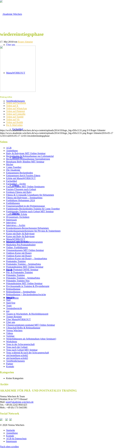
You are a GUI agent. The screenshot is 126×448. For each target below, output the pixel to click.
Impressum (11, 219)
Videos (9, 333)
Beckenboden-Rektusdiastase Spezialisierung (28, 159)
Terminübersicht (14, 308)
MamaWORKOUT (15, 239)
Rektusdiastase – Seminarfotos (21, 291)
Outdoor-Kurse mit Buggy (19, 253)
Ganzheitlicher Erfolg (16, 214)
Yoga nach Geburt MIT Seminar (21, 350)
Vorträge (10, 336)
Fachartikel (11, 181)
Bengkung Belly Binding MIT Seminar (25, 161)
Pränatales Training (15, 275)
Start (8, 300)
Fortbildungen (13, 203)
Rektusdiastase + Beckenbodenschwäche (26, 294)
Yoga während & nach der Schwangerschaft (27, 352)
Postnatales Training (16, 261)
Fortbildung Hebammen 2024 (20, 200)
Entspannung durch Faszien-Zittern (23, 175)
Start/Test (10, 302)
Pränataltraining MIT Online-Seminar (24, 283)
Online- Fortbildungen (17, 247)
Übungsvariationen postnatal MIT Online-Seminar (30, 325)
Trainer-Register (14, 316)
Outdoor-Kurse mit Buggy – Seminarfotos (26, 258)
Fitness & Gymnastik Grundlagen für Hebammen (30, 195)
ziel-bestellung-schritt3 (17, 358)
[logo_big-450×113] (11, 14)
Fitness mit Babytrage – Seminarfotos (24, 197)
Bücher (9, 164)
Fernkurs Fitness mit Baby (19, 192)
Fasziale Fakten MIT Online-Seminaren (25, 186)
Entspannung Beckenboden (19, 172)
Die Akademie (13, 170)
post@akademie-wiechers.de (19, 402)
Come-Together (13, 167)
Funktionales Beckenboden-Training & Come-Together (33, 208)
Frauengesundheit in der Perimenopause (25, 206)
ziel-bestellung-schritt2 (17, 355)
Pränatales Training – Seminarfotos (23, 278)
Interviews (11, 222)
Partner (9, 363)
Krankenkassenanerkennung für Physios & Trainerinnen (33, 231)
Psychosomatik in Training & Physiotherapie (27, 286)
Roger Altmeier (25, 41)
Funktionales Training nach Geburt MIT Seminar (30, 211)
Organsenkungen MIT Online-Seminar (25, 250)
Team (9, 305)
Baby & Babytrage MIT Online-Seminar (25, 153)
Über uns (10, 322)
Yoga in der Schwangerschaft (20, 344)
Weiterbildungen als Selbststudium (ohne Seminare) (31, 338)
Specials (10, 297)
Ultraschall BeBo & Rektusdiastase (23, 327)
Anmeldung (12, 150)
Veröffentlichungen (15, 361)
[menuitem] (66, 430)
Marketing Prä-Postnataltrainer (21, 244)
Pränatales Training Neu (18, 280)
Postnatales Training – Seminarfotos (23, 264)
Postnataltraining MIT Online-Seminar (24, 267)
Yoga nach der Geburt (17, 347)
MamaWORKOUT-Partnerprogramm (24, 242)
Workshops (11, 341)
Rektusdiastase (13, 289)
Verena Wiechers (14, 330)
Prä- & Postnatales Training (19, 272)
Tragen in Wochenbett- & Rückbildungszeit (27, 314)
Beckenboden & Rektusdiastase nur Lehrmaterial (30, 156)
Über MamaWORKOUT (18, 319)
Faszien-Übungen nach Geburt (21, 189)
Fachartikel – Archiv (16, 183)
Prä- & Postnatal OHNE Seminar (22, 269)
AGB (9, 148)
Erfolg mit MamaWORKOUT (21, 178)
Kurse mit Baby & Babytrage (20, 233)
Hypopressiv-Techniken (17, 217)
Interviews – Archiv (15, 225)
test (7, 311)
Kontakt (10, 366)
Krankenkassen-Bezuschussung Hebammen (27, 228)
